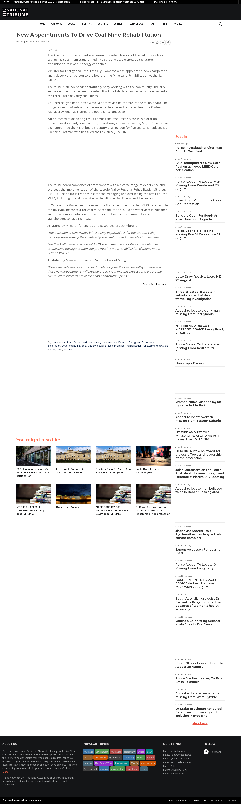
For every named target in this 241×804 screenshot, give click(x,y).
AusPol (73, 342)
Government (68, 345)
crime (144, 768)
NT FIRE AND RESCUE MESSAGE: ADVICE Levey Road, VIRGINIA (199, 329)
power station (105, 345)
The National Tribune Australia (26, 800)
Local (71, 23)
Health (153, 23)
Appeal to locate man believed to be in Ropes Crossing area (198, 490)
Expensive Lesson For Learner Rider (198, 551)
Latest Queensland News (176, 758)
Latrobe (81, 345)
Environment (121, 763)
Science (118, 23)
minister (88, 763)
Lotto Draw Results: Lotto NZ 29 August (198, 278)
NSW (149, 751)
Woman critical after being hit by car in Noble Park (198, 403)
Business (103, 23)
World (178, 23)
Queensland (115, 757)
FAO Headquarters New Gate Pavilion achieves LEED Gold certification (197, 166)
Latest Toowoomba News (177, 754)
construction (110, 342)
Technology (135, 23)
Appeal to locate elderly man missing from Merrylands (197, 312)
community (95, 342)
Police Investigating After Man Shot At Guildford (198, 149)
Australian (116, 751)
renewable (149, 345)
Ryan (59, 349)
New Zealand (90, 768)
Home (42, 23)
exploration (53, 345)
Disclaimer (231, 800)
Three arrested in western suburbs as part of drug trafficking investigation (195, 295)
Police (141, 751)
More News (200, 723)
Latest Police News (173, 766)
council (140, 757)
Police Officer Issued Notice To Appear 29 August (199, 665)
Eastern (122, 342)
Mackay (91, 345)
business (104, 768)
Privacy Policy (216, 800)
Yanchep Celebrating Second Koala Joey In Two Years (197, 622)
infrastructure (148, 763)
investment (132, 768)
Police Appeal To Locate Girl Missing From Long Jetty (196, 566)
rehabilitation (134, 345)
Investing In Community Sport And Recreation (163, 1)
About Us (172, 800)
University (129, 757)
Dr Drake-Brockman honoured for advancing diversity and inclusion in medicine (198, 712)
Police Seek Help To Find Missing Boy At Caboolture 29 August (198, 234)
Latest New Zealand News (177, 762)
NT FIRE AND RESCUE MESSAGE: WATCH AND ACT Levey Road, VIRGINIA (197, 436)
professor (120, 345)
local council (100, 757)
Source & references (155, 284)
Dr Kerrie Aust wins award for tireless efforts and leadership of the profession (198, 454)
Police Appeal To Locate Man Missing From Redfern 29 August (197, 348)
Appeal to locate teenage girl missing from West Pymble (197, 695)
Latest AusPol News (174, 773)
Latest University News (175, 769)
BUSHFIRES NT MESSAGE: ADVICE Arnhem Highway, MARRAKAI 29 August (195, 583)
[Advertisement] (179, 12)
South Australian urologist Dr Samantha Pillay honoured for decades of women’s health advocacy (198, 604)
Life (165, 23)
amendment (61, 342)
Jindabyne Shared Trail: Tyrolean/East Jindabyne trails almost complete (198, 534)
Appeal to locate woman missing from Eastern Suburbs (198, 418)
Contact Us (185, 800)
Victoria (68, 349)
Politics (87, 23)
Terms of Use (200, 800)
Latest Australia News (174, 751)
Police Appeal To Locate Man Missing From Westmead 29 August (99, 1)
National (56, 23)
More (5, 771)
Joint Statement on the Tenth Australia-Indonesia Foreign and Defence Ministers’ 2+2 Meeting (199, 473)
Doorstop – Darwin (189, 363)
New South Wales (103, 763)
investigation (117, 768)
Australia (83, 342)
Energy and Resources (141, 342)
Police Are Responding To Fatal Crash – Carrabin (199, 680)
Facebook (215, 751)
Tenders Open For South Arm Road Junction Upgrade (198, 217)
